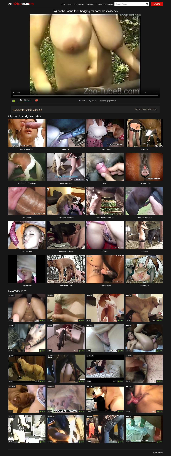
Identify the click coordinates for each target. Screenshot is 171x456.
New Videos (91, 4)
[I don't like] (36, 100)
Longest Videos (105, 4)
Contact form (158, 453)
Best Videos (78, 4)
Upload (157, 4)
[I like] (13, 100)
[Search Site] (147, 4)
